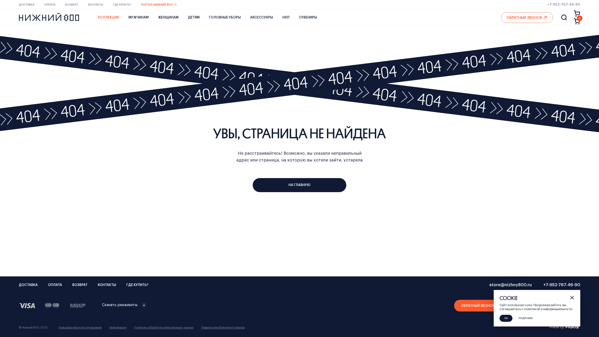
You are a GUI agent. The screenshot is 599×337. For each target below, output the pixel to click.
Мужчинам (138, 17)
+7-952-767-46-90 (563, 4)
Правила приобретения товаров (223, 327)
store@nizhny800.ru (510, 285)
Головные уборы (225, 17)
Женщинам (168, 17)
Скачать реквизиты (119, 305)
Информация (118, 327)
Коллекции (108, 17)
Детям (194, 17)
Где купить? (122, 4)
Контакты (95, 4)
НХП (285, 17)
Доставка (26, 4)
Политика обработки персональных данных (163, 327)
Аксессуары (261, 17)
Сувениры (308, 17)
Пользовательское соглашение (80, 327)
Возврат (71, 4)
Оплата (49, 4)
